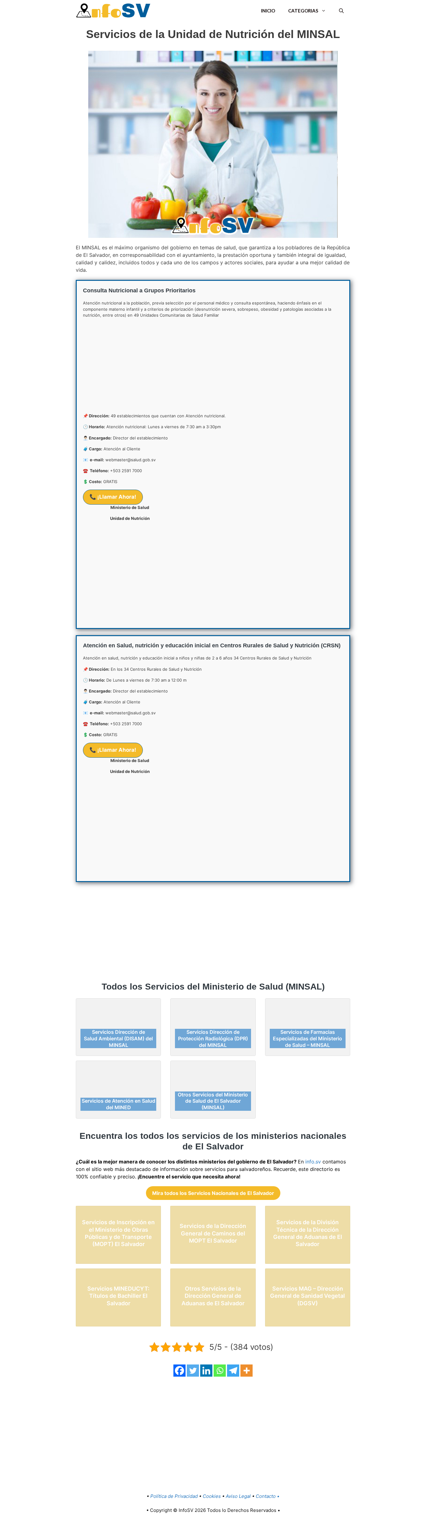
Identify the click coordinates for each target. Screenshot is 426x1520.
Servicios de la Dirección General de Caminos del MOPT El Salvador (213, 1233)
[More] (246, 1370)
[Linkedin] (206, 1370)
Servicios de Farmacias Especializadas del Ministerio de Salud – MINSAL (307, 1038)
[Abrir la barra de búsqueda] (341, 10)
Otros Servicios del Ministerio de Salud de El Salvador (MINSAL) (213, 1101)
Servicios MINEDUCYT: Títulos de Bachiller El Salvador (118, 1296)
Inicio (268, 10)
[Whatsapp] (220, 1370)
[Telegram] (233, 1370)
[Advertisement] (213, 366)
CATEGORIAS (303, 10)
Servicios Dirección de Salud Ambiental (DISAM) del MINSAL (118, 1038)
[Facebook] (179, 1370)
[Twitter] (193, 1370)
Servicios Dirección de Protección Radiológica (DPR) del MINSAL (213, 1038)
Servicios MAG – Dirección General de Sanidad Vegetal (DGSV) (307, 1296)
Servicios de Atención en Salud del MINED (118, 1104)
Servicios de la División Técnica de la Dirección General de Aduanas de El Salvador (307, 1233)
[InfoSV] (113, 10)
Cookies (212, 1496)
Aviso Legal (238, 1496)
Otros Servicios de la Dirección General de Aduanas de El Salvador (213, 1296)
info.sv (313, 1161)
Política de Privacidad (174, 1496)
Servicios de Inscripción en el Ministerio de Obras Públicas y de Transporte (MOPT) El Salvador (118, 1233)
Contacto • (267, 1496)
